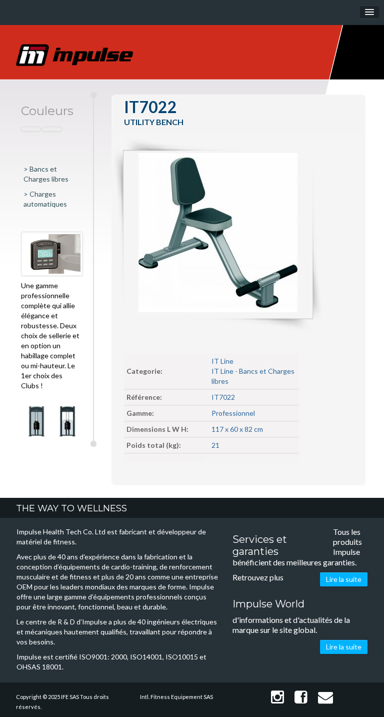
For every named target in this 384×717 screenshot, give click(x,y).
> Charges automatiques (45, 199)
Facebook (299, 697)
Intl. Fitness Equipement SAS (176, 696)
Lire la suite (344, 579)
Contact (323, 697)
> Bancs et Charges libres (46, 174)
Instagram (276, 697)
